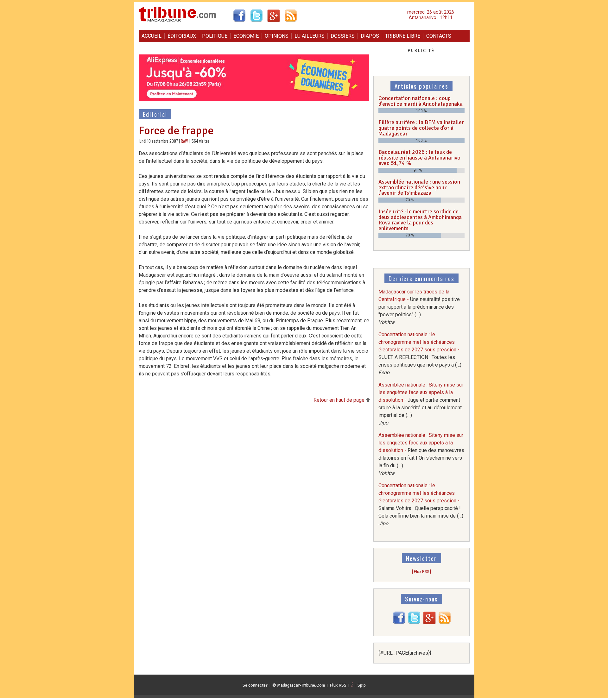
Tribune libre (402, 36)
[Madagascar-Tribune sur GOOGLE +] (429, 622)
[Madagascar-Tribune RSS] (444, 622)
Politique (214, 36)
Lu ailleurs (309, 36)
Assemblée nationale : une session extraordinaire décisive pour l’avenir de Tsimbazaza (419, 187)
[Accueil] (177, 21)
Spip (362, 685)
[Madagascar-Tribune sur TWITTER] (414, 622)
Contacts (438, 36)
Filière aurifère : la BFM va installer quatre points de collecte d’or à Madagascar (421, 128)
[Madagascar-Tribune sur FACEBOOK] (399, 622)
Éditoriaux (182, 36)
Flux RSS (338, 685)
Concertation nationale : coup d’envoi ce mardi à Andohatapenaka (420, 101)
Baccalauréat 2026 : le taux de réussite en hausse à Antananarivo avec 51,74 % (419, 157)
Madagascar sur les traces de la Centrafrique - (419, 307)
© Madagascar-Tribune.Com (298, 685)
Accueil (152, 36)
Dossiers (343, 36)
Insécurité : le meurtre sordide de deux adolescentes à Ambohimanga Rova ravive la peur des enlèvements (420, 220)
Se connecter (255, 685)
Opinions (276, 36)
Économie (246, 36)
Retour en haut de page (340, 400)
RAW (184, 141)
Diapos (370, 36)
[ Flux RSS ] (421, 571)
